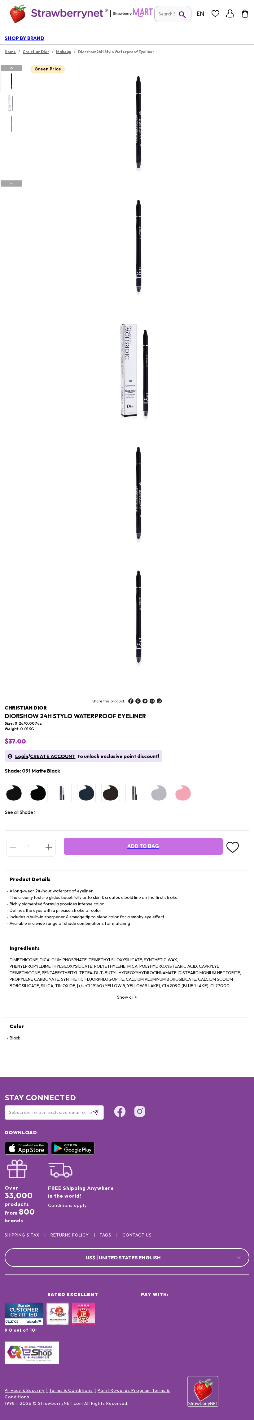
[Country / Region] (200, 13)
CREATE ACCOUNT (53, 756)
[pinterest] (138, 702)
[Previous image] (11, 68)
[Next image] (11, 183)
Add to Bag (143, 846)
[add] (48, 847)
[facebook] (131, 702)
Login (21, 756)
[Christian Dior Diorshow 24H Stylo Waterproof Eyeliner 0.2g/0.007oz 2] (11, 103)
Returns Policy (69, 1235)
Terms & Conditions (71, 1390)
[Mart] (133, 16)
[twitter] (145, 702)
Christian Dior (26, 708)
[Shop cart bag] (245, 13)
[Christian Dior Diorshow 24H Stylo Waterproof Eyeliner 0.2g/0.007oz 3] (11, 124)
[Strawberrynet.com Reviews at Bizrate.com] (24, 1323)
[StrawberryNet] (56, 13)
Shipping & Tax (22, 1235)
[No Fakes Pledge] (83, 1320)
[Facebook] (120, 1112)
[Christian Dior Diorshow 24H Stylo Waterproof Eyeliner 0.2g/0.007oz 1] (11, 81)
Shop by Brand (24, 38)
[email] (152, 702)
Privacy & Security (25, 1390)
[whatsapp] (159, 702)
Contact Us (137, 1235)
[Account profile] (230, 13)
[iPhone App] (28, 1153)
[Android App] (74, 1153)
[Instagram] (140, 1112)
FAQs (106, 1235)
